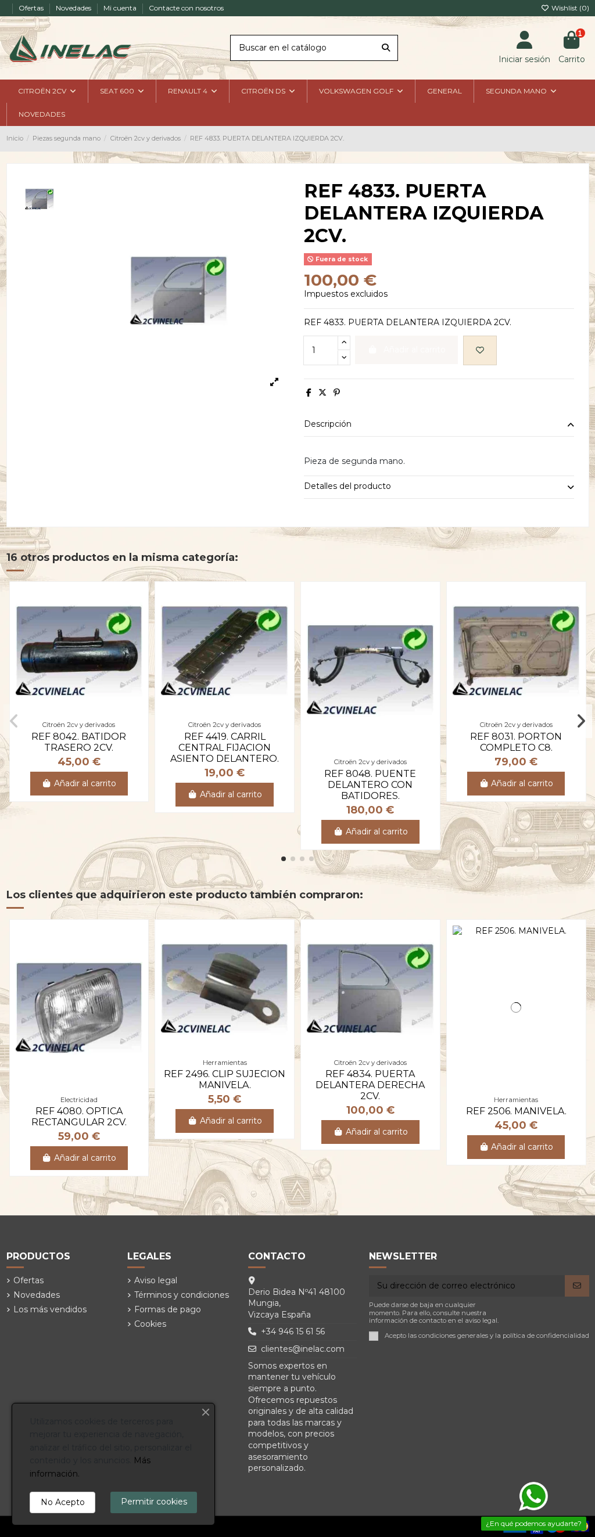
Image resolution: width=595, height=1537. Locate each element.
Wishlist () (569, 7)
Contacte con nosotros (186, 7)
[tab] (439, 425)
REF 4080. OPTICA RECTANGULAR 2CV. (79, 1117)
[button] (283, 858)
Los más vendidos (50, 1309)
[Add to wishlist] (480, 350)
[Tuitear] (322, 392)
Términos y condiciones (181, 1295)
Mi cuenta (120, 7)
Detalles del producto (347, 486)
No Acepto (63, 1502)
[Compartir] (308, 392)
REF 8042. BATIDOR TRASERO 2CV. (78, 742)
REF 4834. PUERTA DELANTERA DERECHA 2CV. (370, 1085)
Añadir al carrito (85, 783)
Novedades (74, 7)
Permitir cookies (154, 1501)
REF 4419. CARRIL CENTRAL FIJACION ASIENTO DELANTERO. (224, 747)
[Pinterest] (337, 392)
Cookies (150, 1324)
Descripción (328, 424)
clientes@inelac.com (303, 1349)
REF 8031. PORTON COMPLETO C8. (516, 742)
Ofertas (32, 7)
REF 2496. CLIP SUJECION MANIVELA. (224, 1079)
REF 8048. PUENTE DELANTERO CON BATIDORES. (370, 784)
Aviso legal (155, 1280)
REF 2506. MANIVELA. (516, 1111)
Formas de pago (167, 1309)
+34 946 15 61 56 (293, 1331)
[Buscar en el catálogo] (386, 48)
